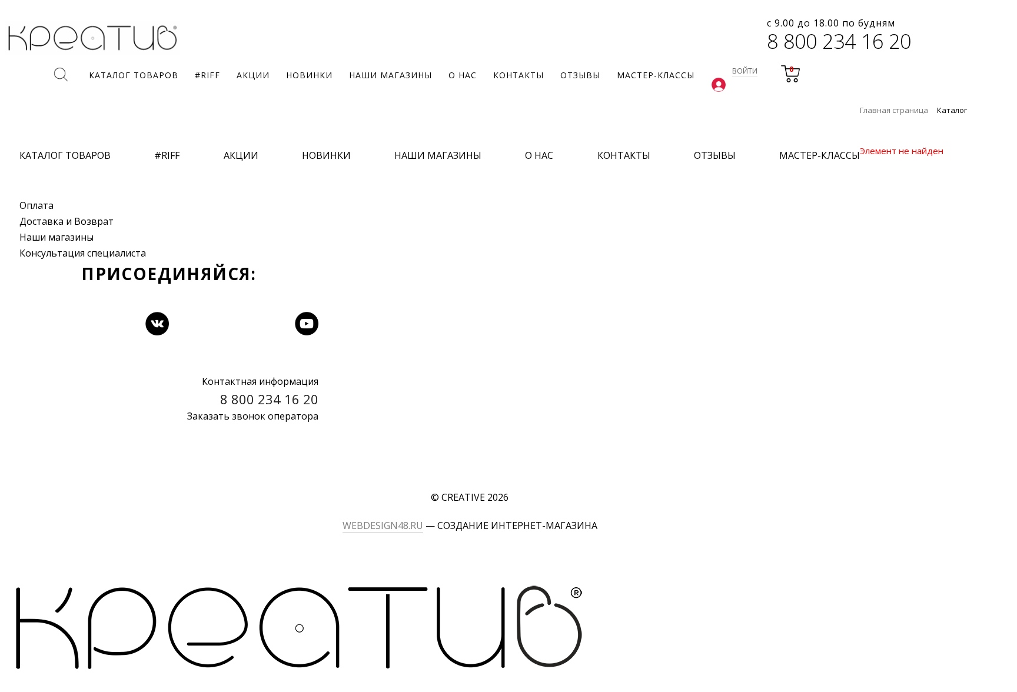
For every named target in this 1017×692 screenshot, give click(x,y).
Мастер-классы (819, 155)
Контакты (623, 155)
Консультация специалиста (82, 253)
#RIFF (167, 155)
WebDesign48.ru (383, 525)
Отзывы (715, 155)
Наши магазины (56, 237)
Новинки (326, 155)
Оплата (36, 205)
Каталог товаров (65, 155)
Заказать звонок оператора (252, 416)
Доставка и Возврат (66, 221)
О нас (539, 155)
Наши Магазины (437, 155)
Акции (241, 155)
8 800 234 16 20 (839, 41)
